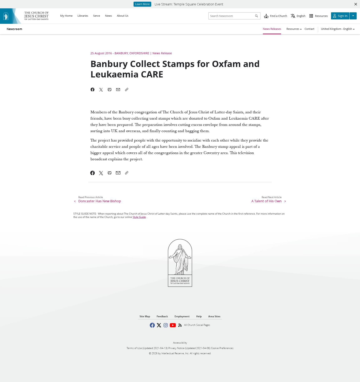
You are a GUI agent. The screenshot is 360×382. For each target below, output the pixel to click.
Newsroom (14, 29)
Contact (309, 29)
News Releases (272, 29)
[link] (92, 173)
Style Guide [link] (139, 217)
